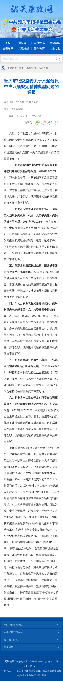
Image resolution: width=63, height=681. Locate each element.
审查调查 (55, 42)
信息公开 (23, 42)
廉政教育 (39, 48)
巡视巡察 (8, 48)
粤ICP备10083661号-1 (34, 675)
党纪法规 (23, 48)
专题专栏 (55, 48)
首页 (8, 42)
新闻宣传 (31, 68)
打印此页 (35, 116)
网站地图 (9, 661)
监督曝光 (39, 42)
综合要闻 (43, 68)
